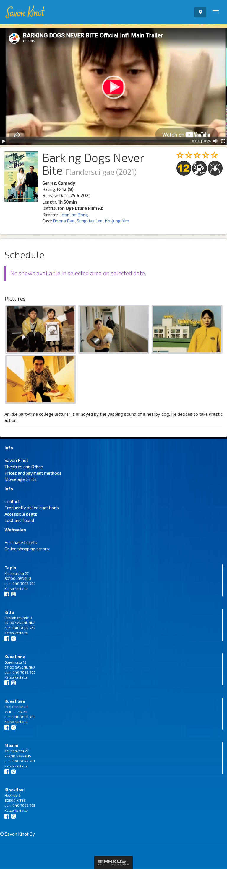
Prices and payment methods (33, 473)
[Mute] (215, 141)
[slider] (99, 141)
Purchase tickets (20, 542)
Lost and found (19, 520)
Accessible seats (20, 514)
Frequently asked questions (31, 507)
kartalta (21, 588)
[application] (113, 86)
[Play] (3, 141)
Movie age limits (20, 479)
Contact (12, 501)
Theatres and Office (23, 466)
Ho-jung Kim (117, 220)
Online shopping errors (26, 548)
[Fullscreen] (223, 141)
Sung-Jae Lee (90, 220)
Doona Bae (63, 220)
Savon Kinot (16, 460)
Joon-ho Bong (74, 214)
